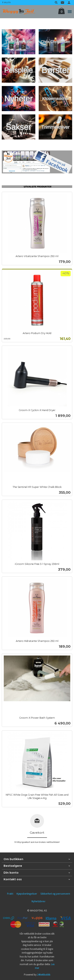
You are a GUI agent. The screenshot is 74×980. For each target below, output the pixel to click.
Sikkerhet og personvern (55, 893)
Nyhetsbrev (38, 901)
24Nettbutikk (43, 974)
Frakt (10, 893)
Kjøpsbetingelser (27, 893)
